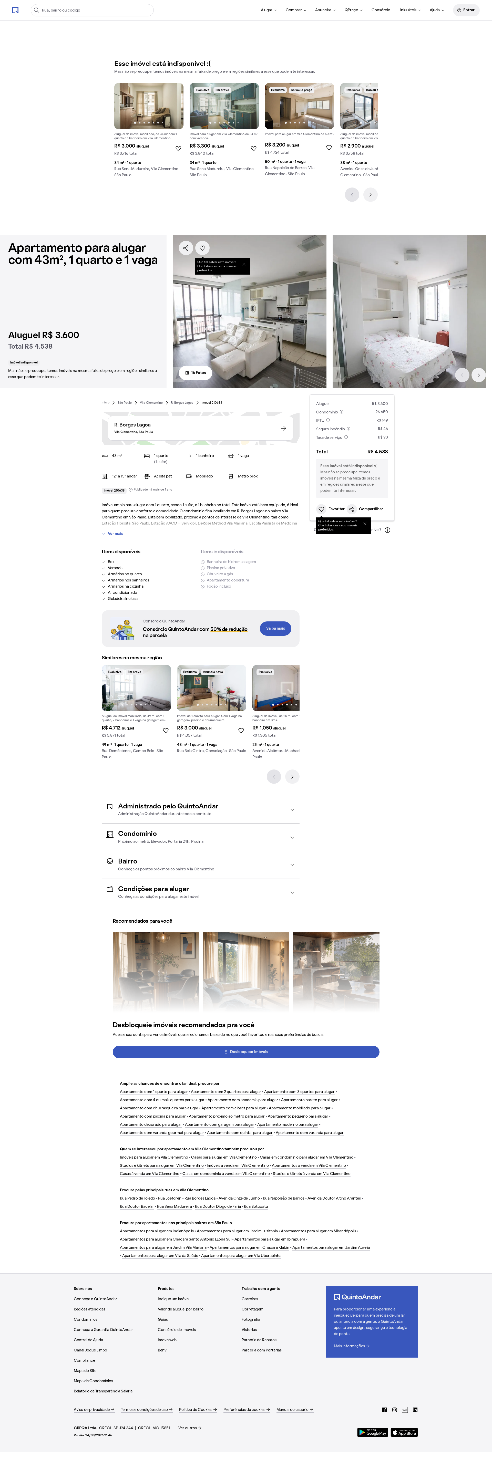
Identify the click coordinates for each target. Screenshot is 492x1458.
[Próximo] (370, 195)
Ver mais (115, 534)
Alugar (266, 10)
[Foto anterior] (123, 106)
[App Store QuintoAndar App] (404, 1432)
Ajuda (435, 10)
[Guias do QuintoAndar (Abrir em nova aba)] (405, 1410)
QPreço (351, 10)
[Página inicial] (15, 10)
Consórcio (381, 10)
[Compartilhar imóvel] (186, 248)
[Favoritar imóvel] (202, 248)
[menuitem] (269, 10)
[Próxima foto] (174, 106)
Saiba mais (275, 628)
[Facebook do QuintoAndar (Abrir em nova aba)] (384, 1410)
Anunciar (323, 10)
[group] (148, 132)
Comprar (294, 10)
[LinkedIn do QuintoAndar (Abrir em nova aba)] (415, 1410)
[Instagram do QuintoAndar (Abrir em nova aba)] (395, 1410)
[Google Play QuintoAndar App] (372, 1432)
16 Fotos (198, 373)
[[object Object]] (244, 264)
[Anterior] (352, 195)
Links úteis (407, 10)
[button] (201, 810)
